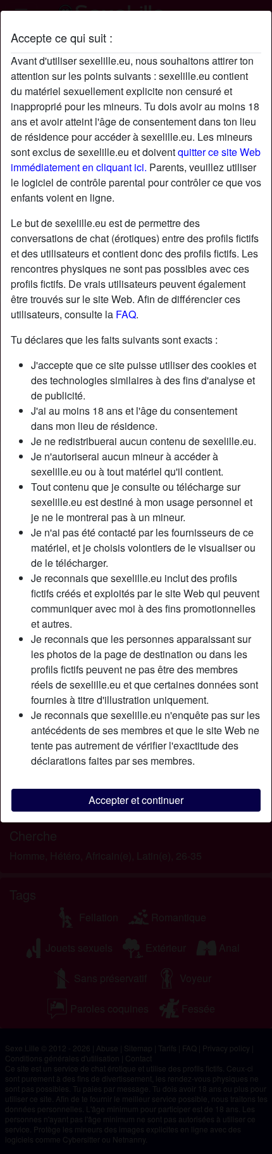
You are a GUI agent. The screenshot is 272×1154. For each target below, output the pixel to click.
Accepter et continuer (136, 800)
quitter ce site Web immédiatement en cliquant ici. (136, 159)
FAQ (126, 314)
